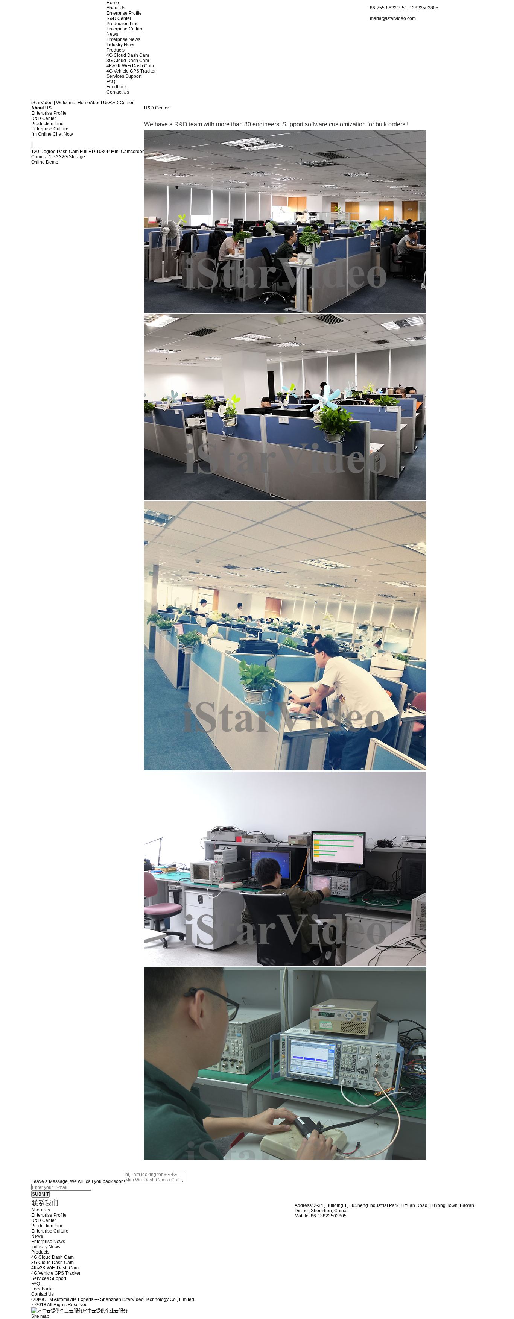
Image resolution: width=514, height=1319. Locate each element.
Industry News (120, 44)
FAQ (110, 81)
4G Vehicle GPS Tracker (131, 71)
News (112, 34)
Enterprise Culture (125, 29)
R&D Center (118, 18)
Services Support (123, 76)
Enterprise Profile (124, 13)
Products (115, 50)
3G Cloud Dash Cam (127, 60)
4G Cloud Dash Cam (127, 55)
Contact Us (117, 92)
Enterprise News (123, 39)
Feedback (116, 86)
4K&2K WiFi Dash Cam (130, 65)
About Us (115, 8)
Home (112, 2)
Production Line (122, 23)
